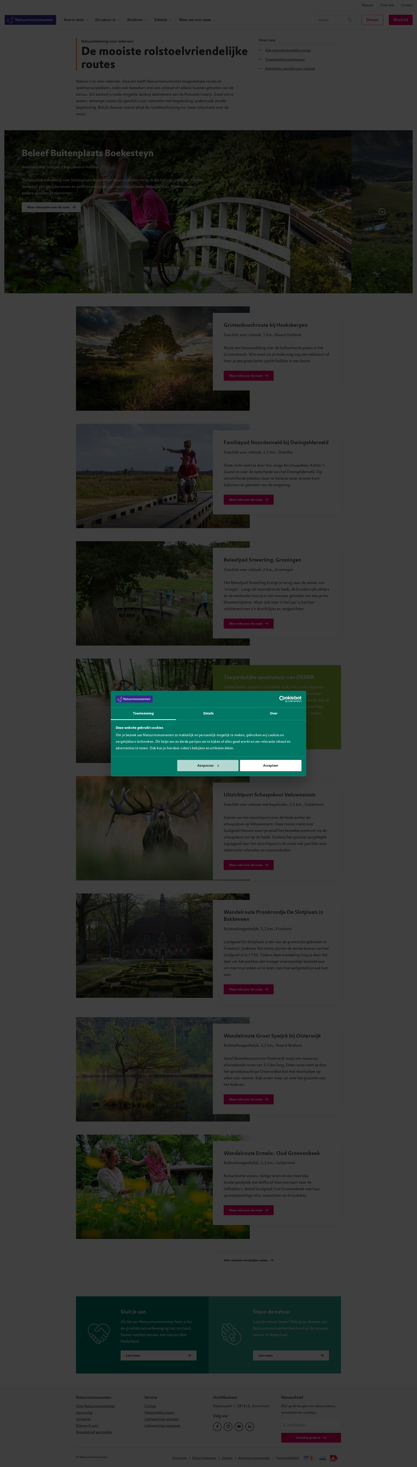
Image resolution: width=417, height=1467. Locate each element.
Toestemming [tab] (143, 713)
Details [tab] (208, 713)
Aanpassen (205, 766)
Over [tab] (273, 713)
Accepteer (270, 766)
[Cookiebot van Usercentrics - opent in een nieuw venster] (282, 699)
